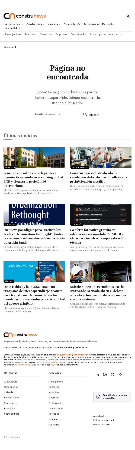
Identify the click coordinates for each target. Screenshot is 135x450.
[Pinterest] (120, 375)
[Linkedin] (97, 375)
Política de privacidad (103, 420)
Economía (10, 167)
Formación (77, 224)
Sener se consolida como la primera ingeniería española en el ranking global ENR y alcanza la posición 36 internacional (33, 179)
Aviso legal (98, 416)
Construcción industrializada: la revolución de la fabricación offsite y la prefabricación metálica (98, 177)
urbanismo (80, 354)
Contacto (53, 419)
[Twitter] (113, 375)
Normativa (77, 281)
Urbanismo (10, 224)
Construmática (116, 359)
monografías (52, 362)
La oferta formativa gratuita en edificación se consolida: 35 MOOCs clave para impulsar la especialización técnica (98, 236)
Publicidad (54, 424)
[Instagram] (105, 375)
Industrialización (80, 167)
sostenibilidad (23, 364)
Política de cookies (102, 424)
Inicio (7, 47)
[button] (127, 15)
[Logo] (20, 335)
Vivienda (9, 281)
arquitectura (64, 354)
